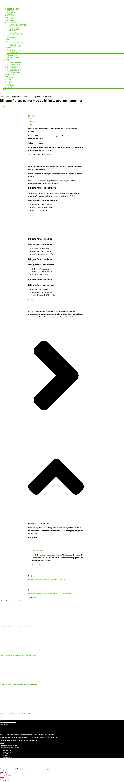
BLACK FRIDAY (11, 74)
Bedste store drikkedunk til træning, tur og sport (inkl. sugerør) (19, 655)
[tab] (56, 422)
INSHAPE (9, 81)
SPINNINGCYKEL (12, 19)
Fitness (7, 97)
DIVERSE (9, 59)
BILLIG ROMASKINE (13, 71)
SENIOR (9, 48)
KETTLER (9, 83)
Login (2, 777)
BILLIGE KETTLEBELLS (13, 66)
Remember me (6, 776)
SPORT (9, 49)
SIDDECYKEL (11, 17)
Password (3, 774)
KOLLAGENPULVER (16, 43)
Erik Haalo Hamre (37, 550)
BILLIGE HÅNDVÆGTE (13, 64)
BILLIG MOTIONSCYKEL (14, 69)
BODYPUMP (13, 32)
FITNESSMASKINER (11, 9)
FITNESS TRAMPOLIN (16, 34)
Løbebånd (6, 754)
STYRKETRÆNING (12, 22)
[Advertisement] (56, 225)
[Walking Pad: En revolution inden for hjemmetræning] (18, 622)
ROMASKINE (10, 15)
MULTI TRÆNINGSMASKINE (18, 26)
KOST (8, 41)
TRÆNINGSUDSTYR (11, 21)
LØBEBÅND (10, 14)
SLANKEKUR (10, 54)
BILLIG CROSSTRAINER (14, 63)
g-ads (34, 597)
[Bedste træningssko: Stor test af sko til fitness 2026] (18, 709)
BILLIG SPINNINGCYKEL (14, 72)
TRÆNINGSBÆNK (15, 29)
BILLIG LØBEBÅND (12, 68)
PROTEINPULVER (15, 46)
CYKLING (13, 51)
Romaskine (6, 755)
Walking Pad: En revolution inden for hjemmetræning (16, 626)
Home (2, 97)
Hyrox (8, 39)
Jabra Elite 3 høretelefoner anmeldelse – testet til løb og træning (19, 684)
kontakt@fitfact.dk (8, 746)
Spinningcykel (7, 757)
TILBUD (6, 61)
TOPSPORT (10, 86)
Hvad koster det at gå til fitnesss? (39, 523)
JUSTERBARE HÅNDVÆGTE (18, 24)
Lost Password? (27, 774)
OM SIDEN (7, 90)
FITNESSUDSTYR (12, 31)
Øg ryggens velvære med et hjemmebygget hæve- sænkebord (49, 593)
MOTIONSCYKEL (12, 12)
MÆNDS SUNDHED (12, 56)
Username (3, 772)
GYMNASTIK (14, 52)
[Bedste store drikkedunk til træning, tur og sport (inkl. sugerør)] (18, 651)
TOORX (9, 84)
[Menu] (0, 93)
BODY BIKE (10, 78)
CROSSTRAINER (11, 11)
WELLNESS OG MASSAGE (14, 57)
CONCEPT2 (10, 79)
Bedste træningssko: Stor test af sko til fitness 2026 (46, 579)
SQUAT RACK (14, 27)
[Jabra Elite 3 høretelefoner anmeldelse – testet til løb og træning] (18, 680)
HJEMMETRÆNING (12, 38)
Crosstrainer (7, 751)
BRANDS (6, 76)
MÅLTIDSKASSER (15, 44)
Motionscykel (7, 752)
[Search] (48, 769)
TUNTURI (9, 87)
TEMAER (6, 36)
